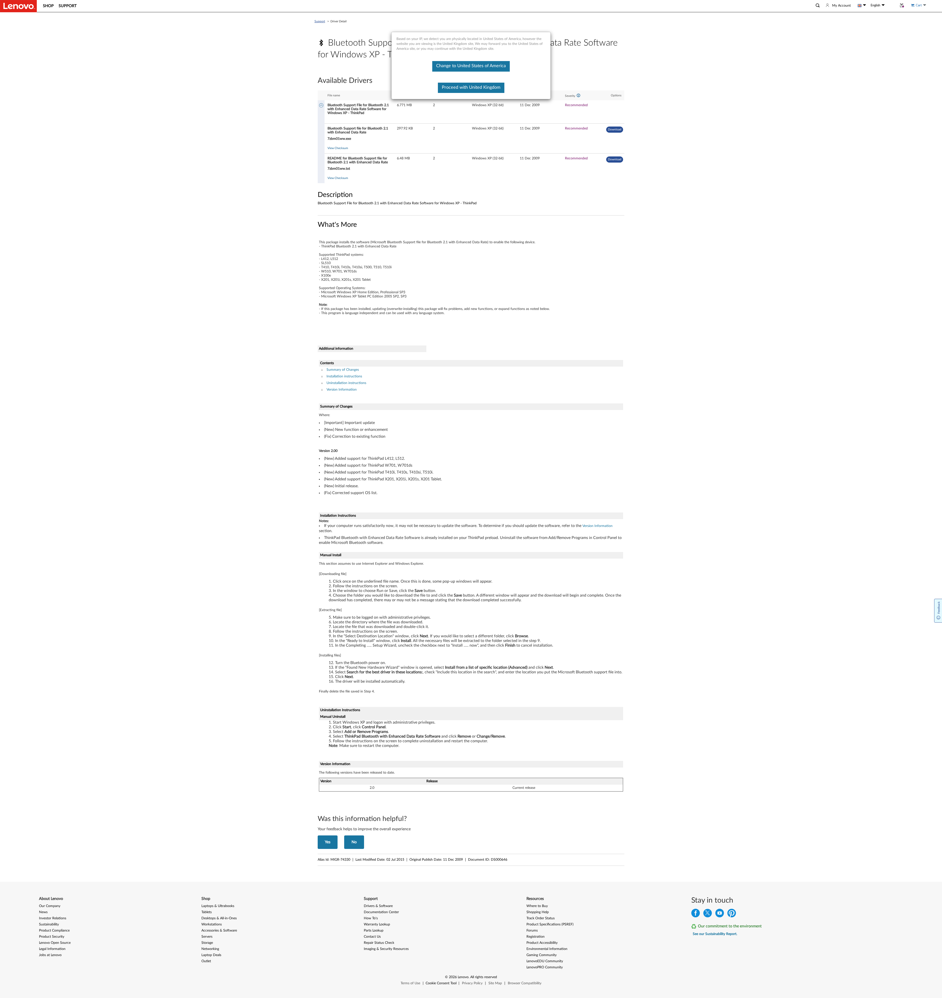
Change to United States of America (471, 66)
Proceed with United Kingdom (471, 87)
